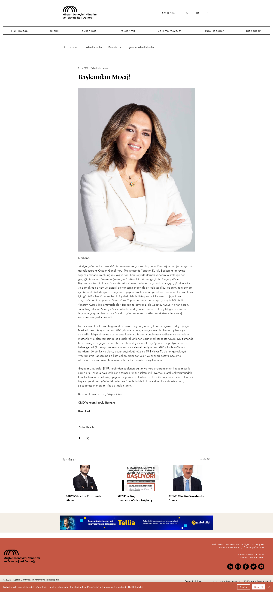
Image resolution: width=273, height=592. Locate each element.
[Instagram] (238, 566)
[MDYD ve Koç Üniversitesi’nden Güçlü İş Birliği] (136, 478)
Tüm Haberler (70, 47)
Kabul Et (258, 587)
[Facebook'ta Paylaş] (79, 438)
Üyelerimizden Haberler (140, 47)
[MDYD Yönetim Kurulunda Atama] (85, 478)
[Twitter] (253, 566)
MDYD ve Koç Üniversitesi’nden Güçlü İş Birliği (135, 498)
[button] (19, 30)
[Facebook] (246, 566)
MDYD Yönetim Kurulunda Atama (83, 498)
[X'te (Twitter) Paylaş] (87, 438)
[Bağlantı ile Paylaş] (95, 438)
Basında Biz (114, 47)
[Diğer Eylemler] (193, 68)
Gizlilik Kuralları (135, 587)
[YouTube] (261, 566)
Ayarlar (243, 587)
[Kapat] (269, 586)
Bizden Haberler (93, 47)
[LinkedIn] (230, 566)
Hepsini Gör (205, 459)
